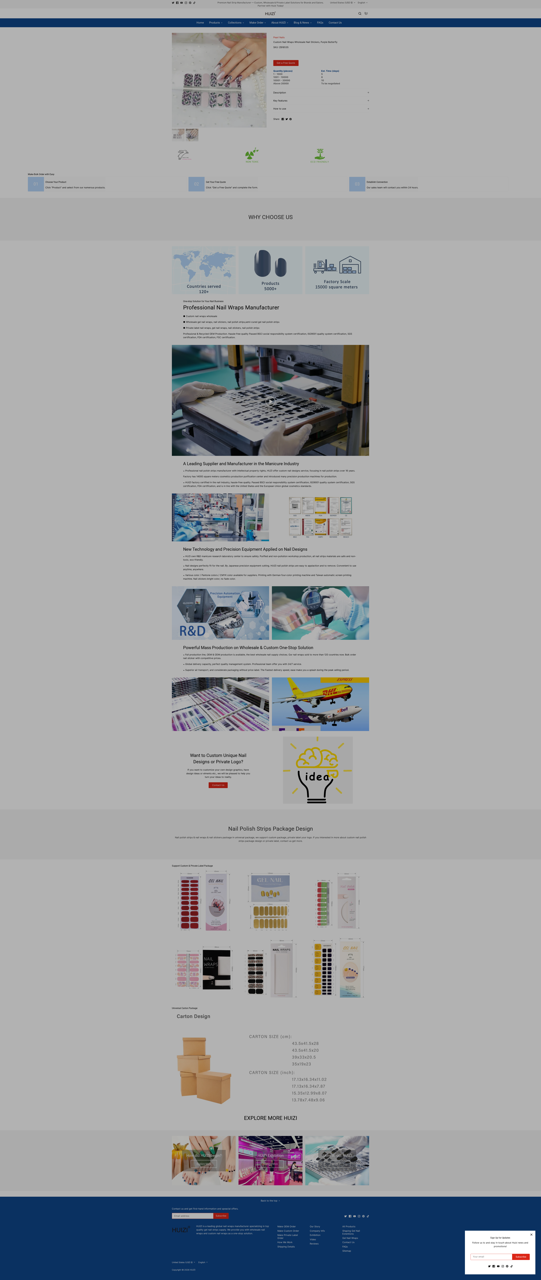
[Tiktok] (511, 1266)
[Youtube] (498, 1266)
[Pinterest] (507, 1266)
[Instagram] (503, 1266)
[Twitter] (489, 1266)
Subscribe (521, 1256)
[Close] (531, 1235)
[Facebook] (494, 1266)
